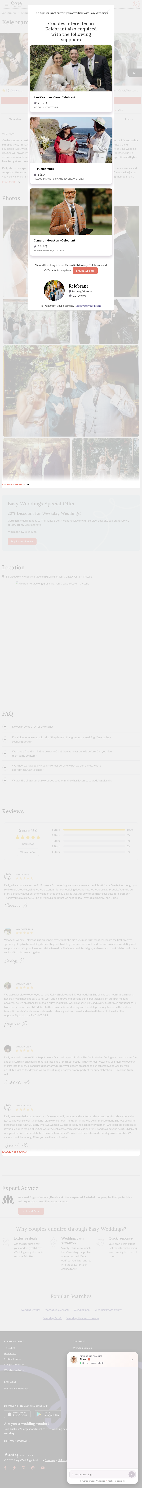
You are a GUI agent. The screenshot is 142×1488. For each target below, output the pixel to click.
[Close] (108, 11)
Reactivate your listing (88, 305)
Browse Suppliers (85, 270)
